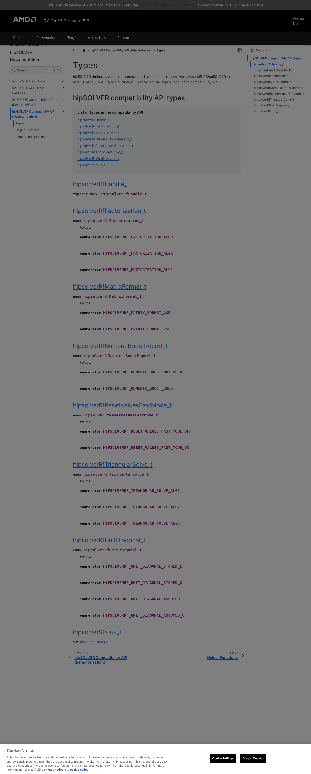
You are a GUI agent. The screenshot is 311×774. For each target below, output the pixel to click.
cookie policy (79, 769)
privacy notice (53, 769)
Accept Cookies (253, 758)
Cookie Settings (223, 758)
